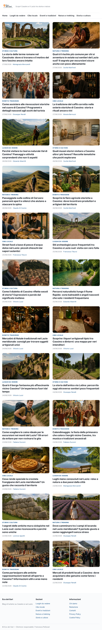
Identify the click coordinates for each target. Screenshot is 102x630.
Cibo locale (32, 15)
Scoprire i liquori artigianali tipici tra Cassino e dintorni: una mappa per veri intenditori (75, 341)
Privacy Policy (75, 614)
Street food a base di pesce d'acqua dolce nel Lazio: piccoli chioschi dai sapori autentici (22, 248)
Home (4, 15)
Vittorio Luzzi (18, 302)
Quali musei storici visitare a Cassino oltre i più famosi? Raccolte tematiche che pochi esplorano (74, 154)
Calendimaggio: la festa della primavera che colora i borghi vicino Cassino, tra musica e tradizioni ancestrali (75, 435)
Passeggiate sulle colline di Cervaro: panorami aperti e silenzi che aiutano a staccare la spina (24, 201)
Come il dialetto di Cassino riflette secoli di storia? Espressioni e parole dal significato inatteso (25, 294)
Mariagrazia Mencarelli (21, 64)
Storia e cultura (83, 15)
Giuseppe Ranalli (19, 114)
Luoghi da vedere (17, 15)
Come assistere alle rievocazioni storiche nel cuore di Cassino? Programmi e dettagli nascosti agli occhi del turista (25, 107)
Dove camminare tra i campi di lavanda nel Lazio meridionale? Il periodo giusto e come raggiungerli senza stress (76, 529)
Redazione (73, 607)
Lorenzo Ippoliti (19, 536)
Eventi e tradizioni (48, 15)
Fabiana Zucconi (19, 442)
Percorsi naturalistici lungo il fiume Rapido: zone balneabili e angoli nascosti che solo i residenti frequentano (76, 294)
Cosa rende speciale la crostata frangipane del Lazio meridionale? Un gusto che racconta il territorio (23, 482)
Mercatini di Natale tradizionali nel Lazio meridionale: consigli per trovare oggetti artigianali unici (25, 341)
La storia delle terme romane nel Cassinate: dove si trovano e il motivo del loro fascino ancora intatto (25, 57)
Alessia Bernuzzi (69, 114)
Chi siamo (73, 603)
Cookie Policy (74, 617)
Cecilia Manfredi (69, 68)
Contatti (72, 610)
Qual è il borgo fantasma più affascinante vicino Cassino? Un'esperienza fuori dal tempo (25, 388)
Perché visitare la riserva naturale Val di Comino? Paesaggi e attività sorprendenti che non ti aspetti (24, 154)
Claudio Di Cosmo (19, 208)
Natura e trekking (66, 15)
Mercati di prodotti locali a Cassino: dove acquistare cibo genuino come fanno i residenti (76, 575)
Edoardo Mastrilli (19, 161)
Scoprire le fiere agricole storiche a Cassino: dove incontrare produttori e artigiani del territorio (74, 201)
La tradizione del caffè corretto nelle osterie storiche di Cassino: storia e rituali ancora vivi (73, 107)
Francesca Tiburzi (20, 255)
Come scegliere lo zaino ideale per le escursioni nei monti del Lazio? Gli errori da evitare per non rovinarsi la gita (25, 435)
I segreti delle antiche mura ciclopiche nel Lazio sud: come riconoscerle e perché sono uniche (25, 529)
